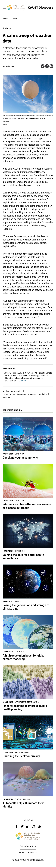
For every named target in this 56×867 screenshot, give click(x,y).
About (5, 19)
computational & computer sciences (19, 394)
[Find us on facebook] (16, 827)
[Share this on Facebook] (47, 66)
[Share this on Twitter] (43, 66)
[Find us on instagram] (33, 827)
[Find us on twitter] (22, 827)
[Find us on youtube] (39, 827)
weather (6, 397)
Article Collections (28, 846)
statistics (43, 394)
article (23, 381)
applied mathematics (12, 391)
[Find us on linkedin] (27, 827)
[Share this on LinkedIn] (51, 66)
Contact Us (32, 852)
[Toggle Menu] (4, 8)
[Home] (16, 8)
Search (14, 19)
